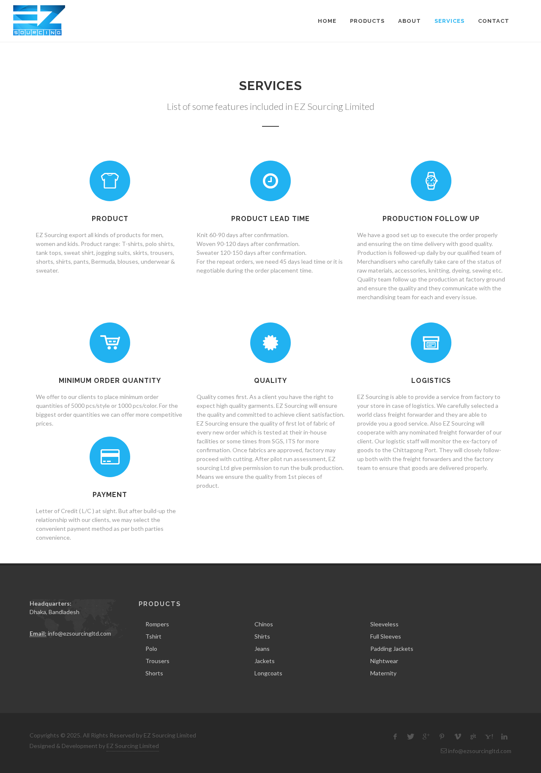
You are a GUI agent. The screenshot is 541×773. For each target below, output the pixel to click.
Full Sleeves (385, 636)
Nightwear (384, 660)
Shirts (262, 636)
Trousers (157, 660)
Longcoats (268, 673)
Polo (151, 648)
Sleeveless (384, 624)
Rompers (157, 624)
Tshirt (153, 636)
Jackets (264, 660)
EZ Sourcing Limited (133, 745)
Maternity (383, 673)
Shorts (154, 673)
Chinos (263, 624)
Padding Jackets (391, 648)
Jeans (262, 648)
